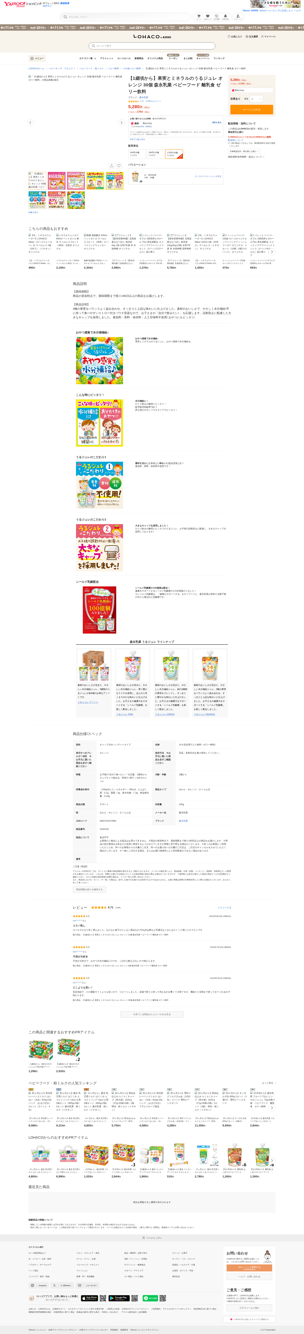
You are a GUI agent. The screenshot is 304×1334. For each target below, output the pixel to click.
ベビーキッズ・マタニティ (62, 68)
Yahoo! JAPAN (250, 10)
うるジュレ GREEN (164, 714)
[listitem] (52, 1253)
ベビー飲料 (113, 68)
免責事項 (124, 1330)
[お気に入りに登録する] (119, 166)
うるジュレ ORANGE (204, 714)
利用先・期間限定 (145, 126)
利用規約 (114, 1330)
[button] (256, 98)
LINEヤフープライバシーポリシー (62, 1330)
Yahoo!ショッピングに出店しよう (276, 10)
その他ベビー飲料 (132, 68)
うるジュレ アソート (88, 702)
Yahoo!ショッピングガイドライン (144, 1330)
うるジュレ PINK (124, 714)
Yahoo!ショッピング (37, 1330)
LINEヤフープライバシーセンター (93, 1330)
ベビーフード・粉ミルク (91, 68)
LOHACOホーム (36, 68)
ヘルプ (297, 10)
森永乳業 (183, 821)
